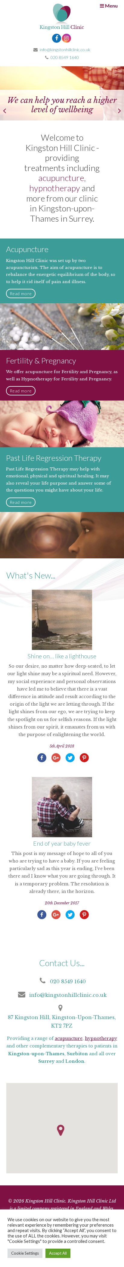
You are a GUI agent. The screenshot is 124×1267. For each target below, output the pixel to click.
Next (115, 109)
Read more (21, 293)
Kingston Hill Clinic (62, 18)
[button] (60, 1130)
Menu (111, 5)
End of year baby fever (62, 843)
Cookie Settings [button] (25, 1253)
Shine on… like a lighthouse (62, 656)
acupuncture (61, 178)
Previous (9, 109)
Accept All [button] (58, 1253)
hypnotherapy (54, 188)
